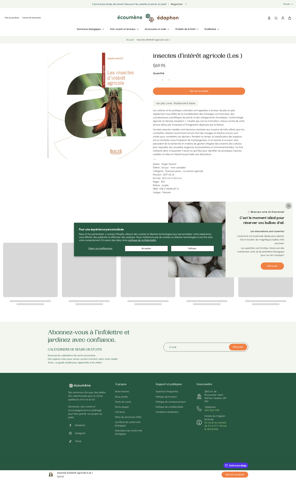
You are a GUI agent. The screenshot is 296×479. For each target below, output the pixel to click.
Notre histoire (122, 391)
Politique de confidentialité (169, 406)
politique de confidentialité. (142, 240)
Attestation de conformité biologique (128, 432)
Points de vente (123, 401)
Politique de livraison (166, 396)
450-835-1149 (211, 410)
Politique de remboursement (171, 401)
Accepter (146, 248)
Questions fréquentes (167, 391)
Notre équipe (122, 406)
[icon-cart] (289, 18)
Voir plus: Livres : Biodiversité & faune (175, 103)
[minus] (156, 80)
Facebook (80, 425)
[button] (199, 91)
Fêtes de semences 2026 (128, 417)
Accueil (130, 39)
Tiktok (78, 441)
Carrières (120, 411)
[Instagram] (71, 433)
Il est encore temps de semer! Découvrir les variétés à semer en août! (129, 4)
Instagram (80, 433)
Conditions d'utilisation (167, 411)
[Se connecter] (282, 18)
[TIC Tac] (71, 441)
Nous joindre (121, 396)
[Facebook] (71, 425)
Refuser (192, 248)
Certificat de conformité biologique (127, 424)
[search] (276, 18)
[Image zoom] (95, 106)
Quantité (158, 73)
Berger (165, 167)
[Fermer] (289, 206)
